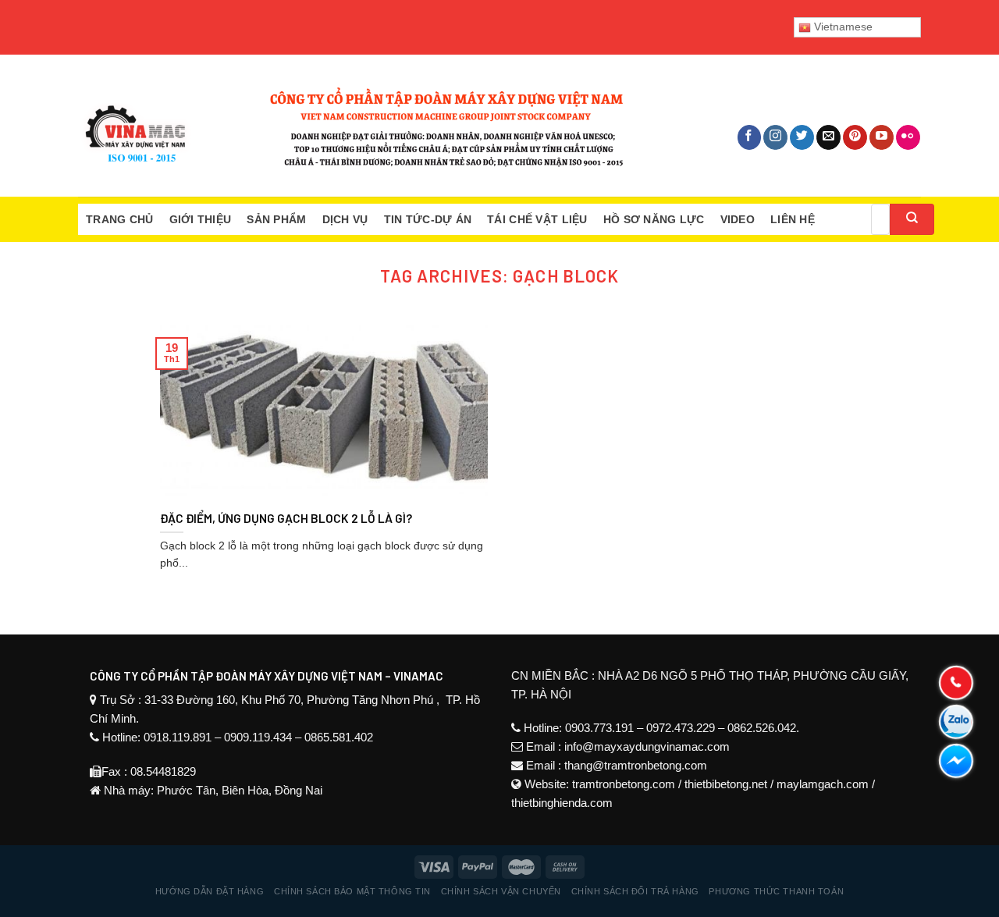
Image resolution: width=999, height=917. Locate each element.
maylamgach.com (823, 784)
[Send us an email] (828, 137)
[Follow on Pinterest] (855, 137)
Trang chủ (120, 219)
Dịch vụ (345, 219)
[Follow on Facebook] (750, 137)
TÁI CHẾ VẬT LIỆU (537, 219)
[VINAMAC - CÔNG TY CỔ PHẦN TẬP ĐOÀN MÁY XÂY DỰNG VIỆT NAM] (351, 125)
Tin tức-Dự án (428, 219)
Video (737, 219)
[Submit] (912, 219)
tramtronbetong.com (623, 784)
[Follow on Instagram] (775, 137)
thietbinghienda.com (562, 802)
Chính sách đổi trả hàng (635, 891)
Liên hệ (792, 219)
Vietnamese (842, 26)
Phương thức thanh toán (776, 891)
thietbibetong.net (725, 784)
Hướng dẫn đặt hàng (209, 891)
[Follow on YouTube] (881, 137)
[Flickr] (908, 137)
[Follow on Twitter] (802, 137)
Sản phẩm (276, 219)
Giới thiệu (200, 219)
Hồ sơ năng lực (654, 219)
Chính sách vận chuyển (501, 891)
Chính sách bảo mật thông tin (352, 891)
